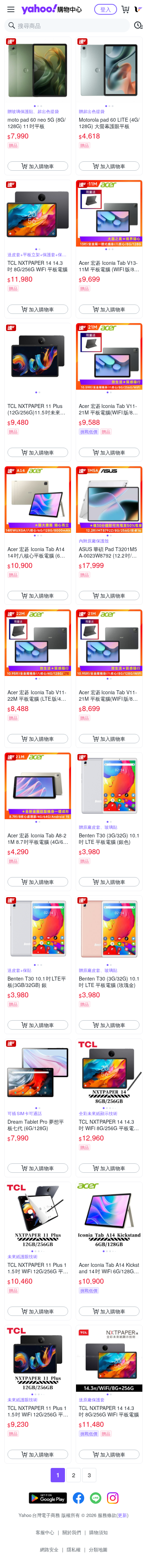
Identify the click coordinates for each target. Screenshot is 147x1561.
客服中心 (45, 1532)
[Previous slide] (9, 70)
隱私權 (74, 1549)
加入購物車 (41, 166)
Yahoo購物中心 (51, 9)
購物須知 (98, 1532)
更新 (122, 1515)
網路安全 (49, 1549)
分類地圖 (98, 1549)
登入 (105, 9)
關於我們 (71, 1532)
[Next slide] (66, 70)
